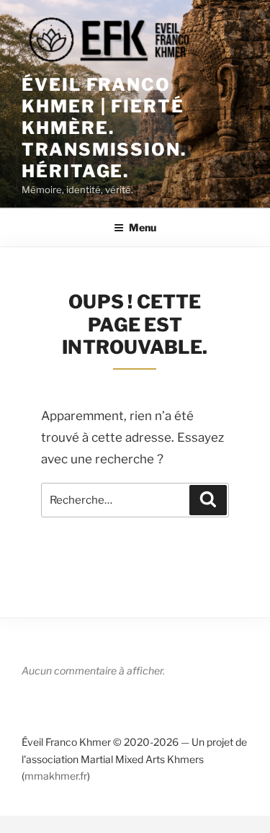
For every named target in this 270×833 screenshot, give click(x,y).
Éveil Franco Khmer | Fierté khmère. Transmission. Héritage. (104, 128)
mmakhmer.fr (55, 776)
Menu (142, 227)
